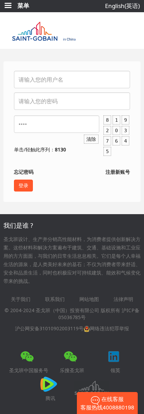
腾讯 (50, 398)
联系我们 (55, 299)
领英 (115, 370)
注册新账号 (118, 171)
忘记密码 (24, 171)
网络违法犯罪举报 (109, 328)
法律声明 (123, 299)
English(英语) (122, 6)
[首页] (72, 30)
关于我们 (20, 299)
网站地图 (89, 299)
